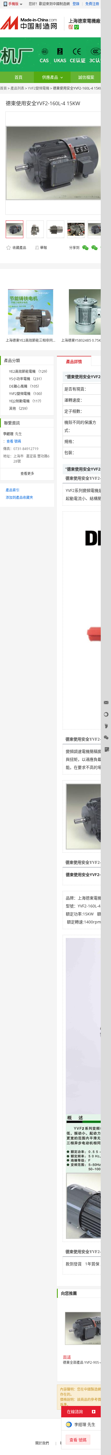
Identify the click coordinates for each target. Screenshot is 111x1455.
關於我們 (42, 1443)
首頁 (3, 88)
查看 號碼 (14, 441)
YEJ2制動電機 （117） (26, 401)
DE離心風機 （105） (25, 386)
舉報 (43, 247)
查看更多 (27, 473)
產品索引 (12, 490)
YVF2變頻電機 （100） (26, 393)
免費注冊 (92, 3)
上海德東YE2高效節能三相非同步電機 (34, 340)
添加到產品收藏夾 (19, 497)
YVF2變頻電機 (38, 88)
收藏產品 (19, 247)
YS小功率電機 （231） (26, 378)
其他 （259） (19, 408)
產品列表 (17, 88)
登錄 (76, 3)
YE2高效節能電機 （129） (29, 371)
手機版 (13, 3)
